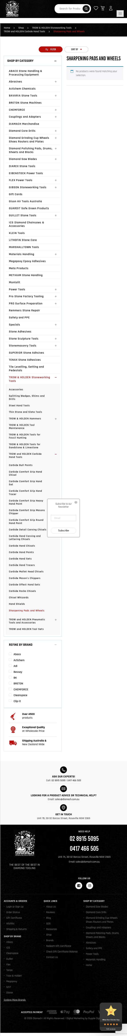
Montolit (14, 282)
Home (7, 28)
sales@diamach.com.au (67, 799)
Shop (21, 28)
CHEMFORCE (17, 110)
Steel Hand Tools (19, 405)
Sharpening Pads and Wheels (26, 610)
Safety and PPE (19, 317)
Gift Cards (15, 194)
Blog (48, 918)
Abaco (9, 942)
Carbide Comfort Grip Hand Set (25, 483)
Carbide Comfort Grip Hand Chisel (25, 473)
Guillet (9, 959)
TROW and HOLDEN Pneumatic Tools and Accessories (27, 621)
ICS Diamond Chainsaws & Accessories (26, 224)
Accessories (16, 389)
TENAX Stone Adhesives (25, 360)
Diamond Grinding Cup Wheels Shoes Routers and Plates (29, 139)
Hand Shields (17, 604)
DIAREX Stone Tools (22, 166)
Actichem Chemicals (22, 89)
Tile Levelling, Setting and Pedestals (26, 368)
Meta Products (18, 268)
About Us (51, 906)
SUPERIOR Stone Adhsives (26, 353)
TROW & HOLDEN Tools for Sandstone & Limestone (24, 446)
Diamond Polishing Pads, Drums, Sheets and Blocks (30, 150)
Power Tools (17, 289)
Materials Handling (21, 254)
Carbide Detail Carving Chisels (27, 529)
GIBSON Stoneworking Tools (27, 187)
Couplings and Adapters (25, 117)
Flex (8, 964)
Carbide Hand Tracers (22, 565)
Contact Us (52, 957)
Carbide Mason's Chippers (25, 578)
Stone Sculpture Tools (24, 339)
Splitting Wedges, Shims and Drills (27, 397)
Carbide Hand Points (21, 552)
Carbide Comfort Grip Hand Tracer (25, 492)
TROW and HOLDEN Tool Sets (26, 629)
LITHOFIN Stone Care (23, 240)
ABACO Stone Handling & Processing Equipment (25, 73)
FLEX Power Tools (20, 180)
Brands (50, 940)
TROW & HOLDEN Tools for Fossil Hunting (24, 436)
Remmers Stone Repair (24, 310)
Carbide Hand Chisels (22, 546)
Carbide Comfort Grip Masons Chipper (27, 512)
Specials (14, 324)
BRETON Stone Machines (25, 103)
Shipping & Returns (16, 929)
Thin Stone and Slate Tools (25, 412)
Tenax (9, 970)
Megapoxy (11, 981)
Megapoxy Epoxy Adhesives (27, 261)
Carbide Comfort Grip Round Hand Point (26, 521)
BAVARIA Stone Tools (23, 95)
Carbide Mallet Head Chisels (26, 571)
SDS (48, 923)
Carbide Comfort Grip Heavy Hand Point (26, 502)
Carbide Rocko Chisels (22, 591)
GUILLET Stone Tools (22, 215)
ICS (8, 947)
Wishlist (10, 923)
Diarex (9, 992)
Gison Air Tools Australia (25, 201)
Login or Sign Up (14, 906)
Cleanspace (12, 953)
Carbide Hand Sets (20, 558)
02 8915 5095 (58, 780)
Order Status (13, 912)
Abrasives (15, 81)
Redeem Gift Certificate (58, 946)
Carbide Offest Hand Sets (24, 584)
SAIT (8, 987)
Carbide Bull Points (21, 465)
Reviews (50, 912)
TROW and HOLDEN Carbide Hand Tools (24, 31)
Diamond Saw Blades (23, 159)
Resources (51, 929)
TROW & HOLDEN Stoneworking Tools (52, 28)
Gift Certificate (14, 918)
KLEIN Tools (17, 233)
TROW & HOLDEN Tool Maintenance (22, 426)
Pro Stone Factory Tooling (26, 296)
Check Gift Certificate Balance (62, 951)
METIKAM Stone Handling (26, 275)
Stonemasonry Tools (22, 345)
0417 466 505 (74, 780)
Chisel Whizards (19, 597)
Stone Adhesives (20, 331)
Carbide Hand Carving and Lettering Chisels (25, 537)
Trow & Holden (14, 976)
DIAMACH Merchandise (24, 124)
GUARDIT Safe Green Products (29, 208)
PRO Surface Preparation (25, 303)
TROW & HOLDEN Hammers (25, 418)
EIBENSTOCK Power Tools (26, 173)
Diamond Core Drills (22, 131)
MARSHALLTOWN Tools (24, 247)
